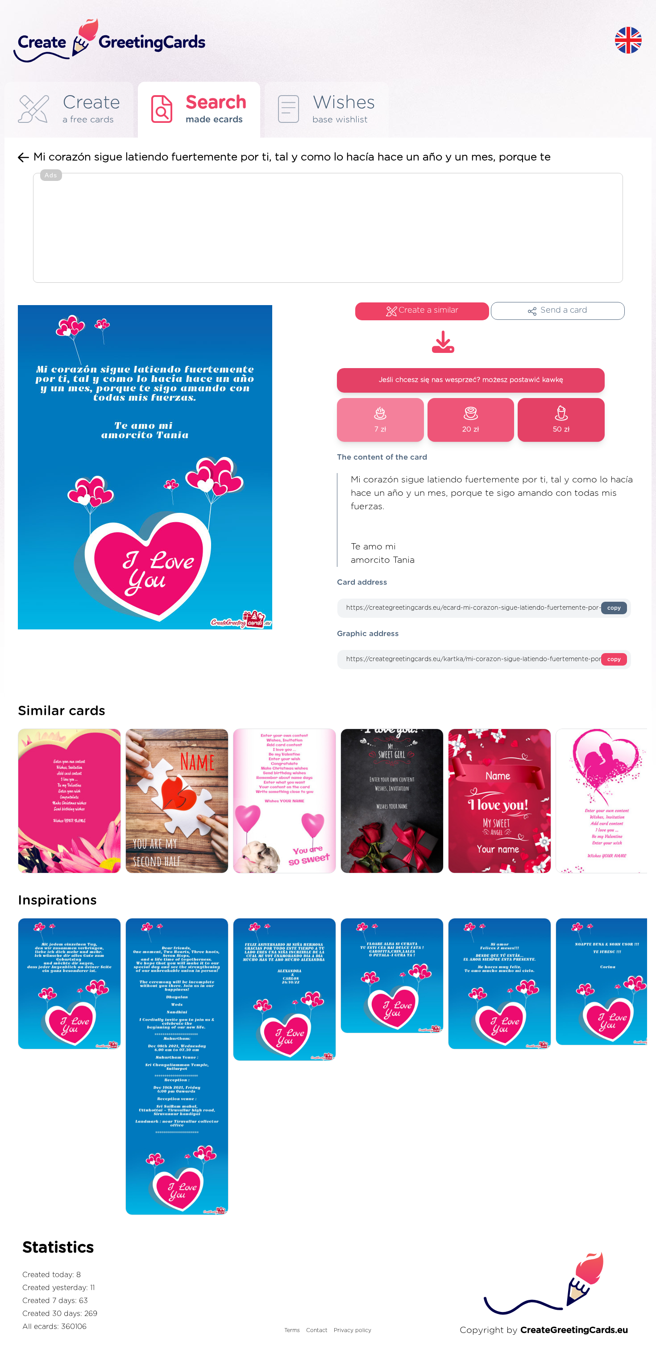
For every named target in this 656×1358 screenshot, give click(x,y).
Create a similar (428, 310)
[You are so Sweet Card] (286, 802)
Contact (317, 1330)
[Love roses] (394, 802)
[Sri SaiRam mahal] (179, 1067)
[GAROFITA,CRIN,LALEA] (394, 976)
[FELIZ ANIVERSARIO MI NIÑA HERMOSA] (286, 990)
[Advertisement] (328, 228)
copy (614, 608)
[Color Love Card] (502, 802)
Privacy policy (352, 1330)
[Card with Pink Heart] (71, 802)
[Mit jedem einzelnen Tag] (71, 984)
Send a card (563, 310)
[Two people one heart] (179, 802)
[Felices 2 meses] (502, 984)
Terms (292, 1330)
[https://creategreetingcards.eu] (307, 41)
